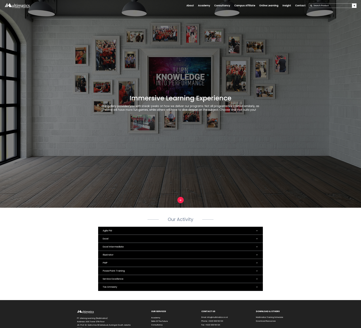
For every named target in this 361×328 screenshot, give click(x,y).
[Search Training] (354, 5)
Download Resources (266, 321)
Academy (155, 317)
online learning (268, 5)
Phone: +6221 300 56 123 (212, 321)
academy (204, 5)
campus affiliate (244, 5)
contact (300, 5)
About (190, 5)
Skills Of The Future (159, 321)
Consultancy (222, 5)
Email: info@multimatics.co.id (214, 317)
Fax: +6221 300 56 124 (210, 325)
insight (286, 5)
